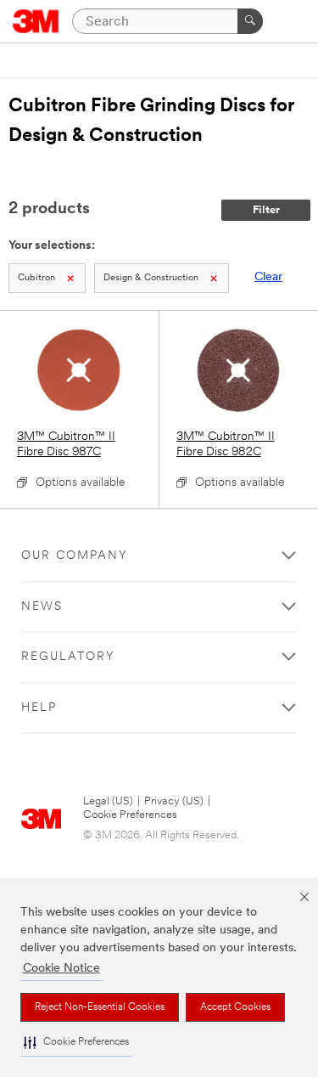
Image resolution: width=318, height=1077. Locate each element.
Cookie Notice (61, 968)
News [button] (42, 607)
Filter (266, 210)
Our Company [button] (74, 556)
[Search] (250, 21)
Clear (268, 277)
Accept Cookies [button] (235, 1007)
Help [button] (39, 708)
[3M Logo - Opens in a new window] (36, 21)
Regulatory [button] (68, 657)
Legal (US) (108, 801)
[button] (76, 1043)
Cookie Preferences (130, 814)
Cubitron (36, 278)
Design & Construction (150, 278)
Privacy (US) (174, 801)
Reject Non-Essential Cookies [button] (100, 1007)
